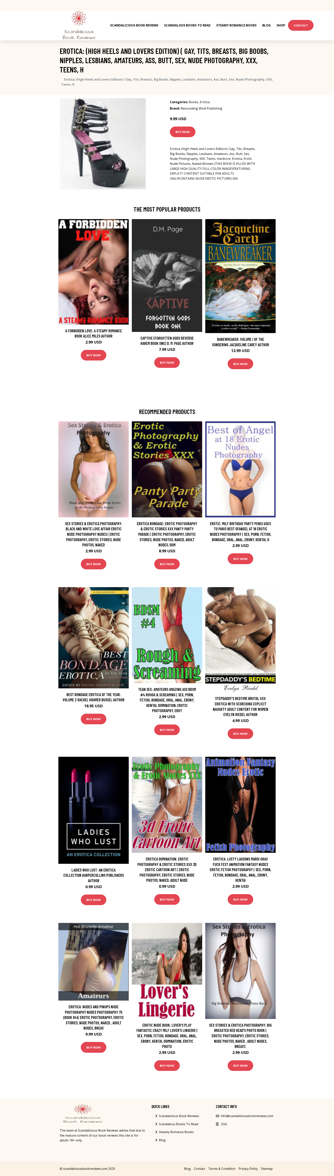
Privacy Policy (248, 1169)
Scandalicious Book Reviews (134, 25)
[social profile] (78, 5)
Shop (281, 25)
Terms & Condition (221, 1169)
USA (218, 5)
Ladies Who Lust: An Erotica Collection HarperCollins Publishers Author (93, 875)
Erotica (205, 102)
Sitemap (267, 1169)
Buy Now (183, 132)
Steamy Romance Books (236, 25)
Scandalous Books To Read (187, 25)
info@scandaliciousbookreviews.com (248, 5)
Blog (266, 25)
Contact (301, 25)
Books (193, 102)
